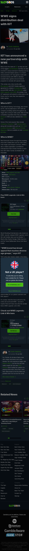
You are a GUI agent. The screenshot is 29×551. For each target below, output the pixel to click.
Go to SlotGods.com (14, 284)
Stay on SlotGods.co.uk (14, 291)
